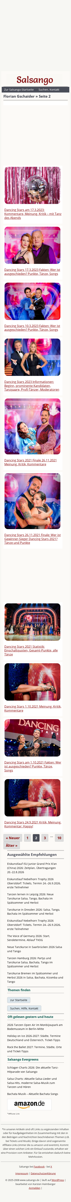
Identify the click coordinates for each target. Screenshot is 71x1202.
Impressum (21, 1173)
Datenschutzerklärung (43, 1173)
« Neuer (13, 838)
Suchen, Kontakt (49, 89)
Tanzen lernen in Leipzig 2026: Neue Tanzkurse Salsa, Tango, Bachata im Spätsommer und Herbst (30, 898)
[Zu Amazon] (29, 1109)
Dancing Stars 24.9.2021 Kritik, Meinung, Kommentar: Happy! (32, 824)
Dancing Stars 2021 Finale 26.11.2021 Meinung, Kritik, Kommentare (30, 462)
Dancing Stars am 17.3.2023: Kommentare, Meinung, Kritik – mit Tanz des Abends (33, 214)
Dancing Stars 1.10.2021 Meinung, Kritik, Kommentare (32, 708)
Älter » (11, 845)
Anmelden (34, 1188)
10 (59, 838)
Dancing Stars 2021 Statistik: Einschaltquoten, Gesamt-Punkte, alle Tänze (31, 651)
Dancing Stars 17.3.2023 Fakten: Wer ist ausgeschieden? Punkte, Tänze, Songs (32, 272)
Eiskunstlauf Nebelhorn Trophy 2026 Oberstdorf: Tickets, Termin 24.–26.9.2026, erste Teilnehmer (34, 883)
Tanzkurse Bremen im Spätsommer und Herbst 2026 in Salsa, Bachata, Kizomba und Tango (35, 977)
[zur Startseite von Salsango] (34, 79)
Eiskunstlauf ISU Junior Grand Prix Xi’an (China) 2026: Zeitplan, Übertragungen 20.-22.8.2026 (32, 868)
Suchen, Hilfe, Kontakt (24, 1008)
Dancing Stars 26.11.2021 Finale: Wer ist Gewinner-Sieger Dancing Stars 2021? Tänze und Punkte (32, 539)
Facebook (39, 1166)
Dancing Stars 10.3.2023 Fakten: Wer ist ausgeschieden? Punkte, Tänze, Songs (32, 328)
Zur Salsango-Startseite (19, 89)
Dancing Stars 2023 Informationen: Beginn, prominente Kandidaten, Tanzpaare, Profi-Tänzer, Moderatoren (31, 386)
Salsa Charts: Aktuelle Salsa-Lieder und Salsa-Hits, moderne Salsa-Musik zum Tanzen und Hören (32, 1083)
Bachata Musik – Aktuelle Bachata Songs (32, 1094)
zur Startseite (18, 1000)
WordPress (58, 1180)
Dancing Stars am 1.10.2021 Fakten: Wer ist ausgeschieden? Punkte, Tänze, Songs (32, 766)
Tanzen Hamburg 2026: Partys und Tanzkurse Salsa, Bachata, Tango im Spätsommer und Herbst (30, 962)
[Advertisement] (35, 36)
